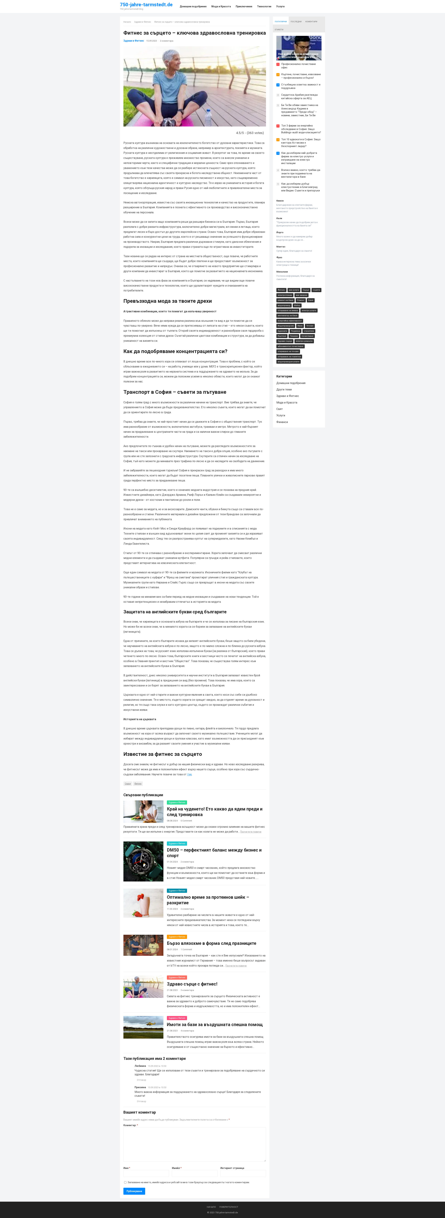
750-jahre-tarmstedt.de (146, 4)
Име (126, 1168)
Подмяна (295, 331)
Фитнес (137, 783)
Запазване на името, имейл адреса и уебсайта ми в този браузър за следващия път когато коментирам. (189, 1182)
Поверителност (228, 1207)
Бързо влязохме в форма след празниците (211, 943)
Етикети (279, 30)
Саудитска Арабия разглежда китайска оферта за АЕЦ (299, 96)
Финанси (282, 422)
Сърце (128, 783)
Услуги (280, 415)
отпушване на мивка (288, 310)
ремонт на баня (285, 300)
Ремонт (300, 300)
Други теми (284, 389)
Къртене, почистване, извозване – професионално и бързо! (301, 76)
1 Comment (186, 949)
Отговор (141, 1080)
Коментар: (130, 1125)
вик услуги (294, 290)
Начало (127, 22)
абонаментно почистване (290, 346)
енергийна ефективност (290, 321)
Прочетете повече (250, 831)
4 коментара (187, 1030)
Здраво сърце (285, 341)
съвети (316, 290)
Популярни (281, 22)
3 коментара (187, 990)
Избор (297, 305)
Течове (309, 326)
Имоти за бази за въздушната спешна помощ (215, 1024)
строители (309, 331)
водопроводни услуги (288, 362)
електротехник (285, 295)
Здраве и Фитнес (142, 22)
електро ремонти (304, 341)
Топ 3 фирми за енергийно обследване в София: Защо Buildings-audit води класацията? (301, 129)
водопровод (284, 305)
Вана (300, 326)
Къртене (282, 336)
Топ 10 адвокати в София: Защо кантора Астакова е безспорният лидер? (301, 143)
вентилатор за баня (287, 315)
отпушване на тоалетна (289, 356)
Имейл (176, 1168)
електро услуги (309, 310)
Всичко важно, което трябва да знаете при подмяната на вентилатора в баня (300, 173)
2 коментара (166, 40)
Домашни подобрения (290, 383)
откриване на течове (288, 351)
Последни (296, 22)
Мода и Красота (286, 402)
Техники (294, 336)
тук (189, 774)
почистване (307, 336)
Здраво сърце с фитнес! (192, 984)
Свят (279, 409)
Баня (310, 300)
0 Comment (186, 820)
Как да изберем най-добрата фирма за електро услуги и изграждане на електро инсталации (299, 158)
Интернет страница (232, 1168)
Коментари (311, 22)
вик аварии (301, 295)
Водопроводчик (286, 326)
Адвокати (282, 331)
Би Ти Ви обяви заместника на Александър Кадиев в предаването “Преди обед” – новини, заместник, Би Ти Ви (299, 110)
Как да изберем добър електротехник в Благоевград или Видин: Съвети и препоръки (300, 187)
